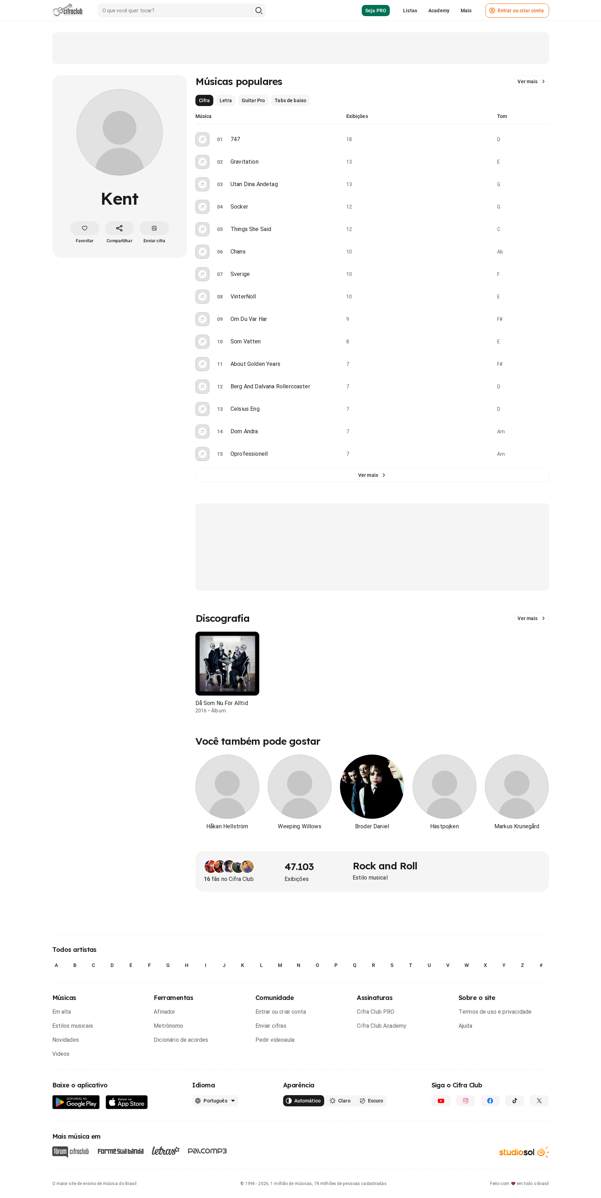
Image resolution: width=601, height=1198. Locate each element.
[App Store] (127, 1102)
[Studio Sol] (524, 1151)
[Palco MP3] (207, 1150)
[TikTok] (514, 1100)
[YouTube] (441, 1100)
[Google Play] (76, 1102)
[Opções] (545, 139)
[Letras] (166, 1150)
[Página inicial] (68, 10)
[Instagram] (465, 1100)
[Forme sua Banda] (120, 1150)
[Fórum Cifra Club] (70, 1152)
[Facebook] (490, 1100)
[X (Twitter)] (539, 1100)
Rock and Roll (385, 866)
